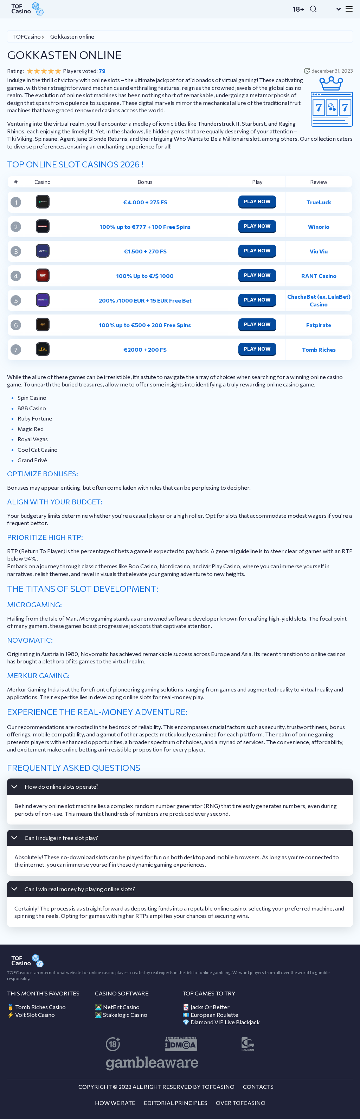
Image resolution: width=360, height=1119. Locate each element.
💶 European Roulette (210, 1014)
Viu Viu (319, 251)
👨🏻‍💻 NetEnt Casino (117, 1007)
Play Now (257, 201)
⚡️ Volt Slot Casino (31, 1014)
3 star (44, 71)
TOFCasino (27, 36)
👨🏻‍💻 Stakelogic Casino (121, 1014)
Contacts (258, 1086)
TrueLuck (319, 202)
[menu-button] (347, 9)
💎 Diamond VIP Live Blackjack (221, 1022)
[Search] (313, 9)
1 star (30, 71)
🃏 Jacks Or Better (206, 1007)
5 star (58, 71)
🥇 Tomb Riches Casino (36, 1007)
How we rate (115, 1102)
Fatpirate (318, 325)
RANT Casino (318, 275)
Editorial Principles (175, 1102)
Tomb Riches (319, 349)
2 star (37, 71)
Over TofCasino (240, 1102)
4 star (51, 71)
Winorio (318, 226)
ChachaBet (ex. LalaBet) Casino (319, 300)
